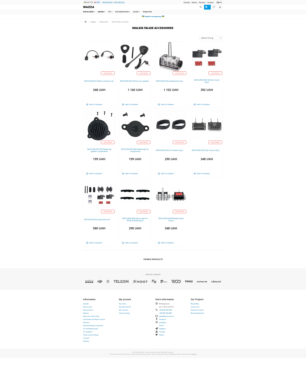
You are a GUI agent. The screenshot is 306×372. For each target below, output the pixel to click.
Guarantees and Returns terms (94, 319)
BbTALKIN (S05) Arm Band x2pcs (169, 150)
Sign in (219, 2)
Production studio (197, 310)
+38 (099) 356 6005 (165, 313)
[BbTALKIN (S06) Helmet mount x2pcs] (207, 56)
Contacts (210, 2)
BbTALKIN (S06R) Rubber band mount (170, 219)
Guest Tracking (124, 313)
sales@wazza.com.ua (166, 316)
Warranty (202, 2)
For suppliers (87, 332)
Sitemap (86, 341)
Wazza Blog (195, 304)
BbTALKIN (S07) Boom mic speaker (134, 81)
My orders (122, 304)
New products (88, 310)
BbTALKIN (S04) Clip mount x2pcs (206, 150)
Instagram (162, 322)
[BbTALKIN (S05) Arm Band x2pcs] (171, 125)
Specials (86, 304)
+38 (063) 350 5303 (165, 310)
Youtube (162, 332)
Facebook (162, 319)
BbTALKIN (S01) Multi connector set (99, 81)
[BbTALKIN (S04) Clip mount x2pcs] (207, 125)
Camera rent (195, 307)
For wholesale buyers (90, 329)
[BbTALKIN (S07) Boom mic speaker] (135, 56)
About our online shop (91, 316)
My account (125, 299)
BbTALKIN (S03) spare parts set (97, 219)
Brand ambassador (197, 313)
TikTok (161, 325)
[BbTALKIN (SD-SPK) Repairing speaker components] (99, 125)
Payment (187, 2)
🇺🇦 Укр (87, 2)
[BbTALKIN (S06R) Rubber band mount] (171, 195)
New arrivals (87, 307)
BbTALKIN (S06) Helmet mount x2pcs (206, 81)
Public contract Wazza (91, 335)
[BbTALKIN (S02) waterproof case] (171, 56)
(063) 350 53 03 (119, 2)
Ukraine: (194, 354)
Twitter (161, 335)
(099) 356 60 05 (107, 2)
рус (92, 2)
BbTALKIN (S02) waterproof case (169, 81)
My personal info (125, 307)
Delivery (194, 2)
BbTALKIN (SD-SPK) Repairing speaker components (99, 150)
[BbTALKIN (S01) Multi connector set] (99, 56)
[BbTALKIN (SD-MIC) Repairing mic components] (135, 125)
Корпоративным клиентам (93, 325)
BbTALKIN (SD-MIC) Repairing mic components (135, 150)
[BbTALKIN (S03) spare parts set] (99, 195)
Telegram (162, 329)
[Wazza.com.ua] (88, 9)
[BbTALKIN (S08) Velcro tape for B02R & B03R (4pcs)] (135, 195)
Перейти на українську (153, 16)
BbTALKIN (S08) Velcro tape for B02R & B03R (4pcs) (135, 219)
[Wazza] (85, 21)
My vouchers (123, 310)
